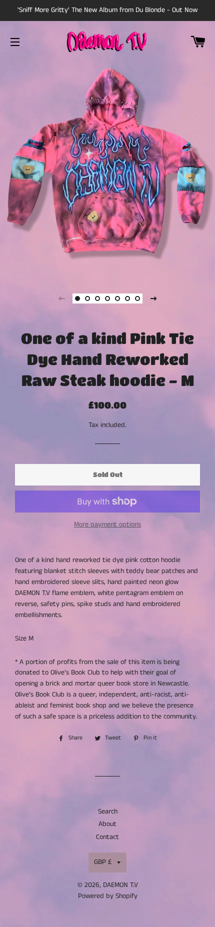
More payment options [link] (107, 525)
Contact (107, 837)
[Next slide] (153, 299)
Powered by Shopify (108, 896)
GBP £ (103, 862)
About (107, 824)
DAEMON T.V (120, 885)
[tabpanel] (107, 167)
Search (108, 811)
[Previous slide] (61, 299)
